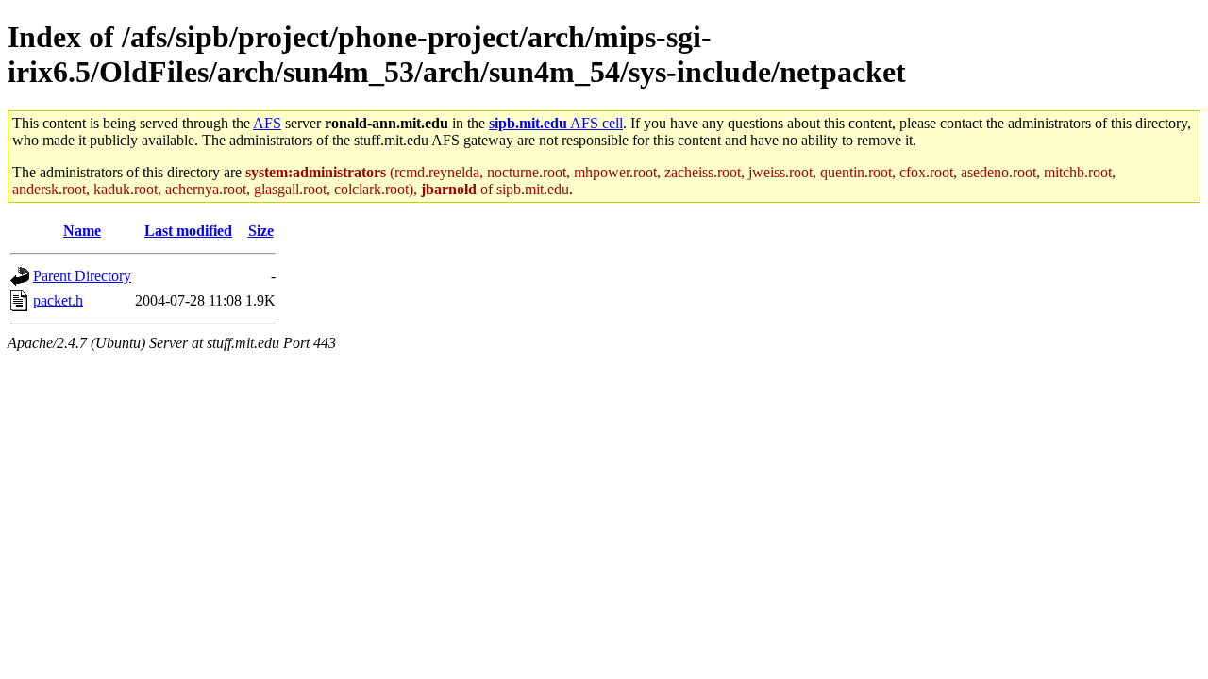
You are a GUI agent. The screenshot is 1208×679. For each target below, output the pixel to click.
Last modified (188, 231)
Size (261, 231)
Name (82, 231)
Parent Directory (82, 276)
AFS (267, 123)
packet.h (58, 300)
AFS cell (556, 123)
